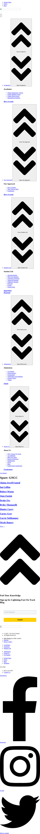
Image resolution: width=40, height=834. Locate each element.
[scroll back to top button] (20, 591)
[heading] (7, 645)
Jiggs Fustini (6, 496)
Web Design (7, 638)
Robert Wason (7, 491)
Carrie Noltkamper (9, 518)
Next (2, 526)
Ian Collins (5, 487)
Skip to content (4, 833)
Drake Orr (5, 500)
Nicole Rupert (6, 522)
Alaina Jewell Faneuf (10, 482)
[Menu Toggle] (1, 15)
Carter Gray (6, 513)
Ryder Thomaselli (8, 505)
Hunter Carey (6, 509)
